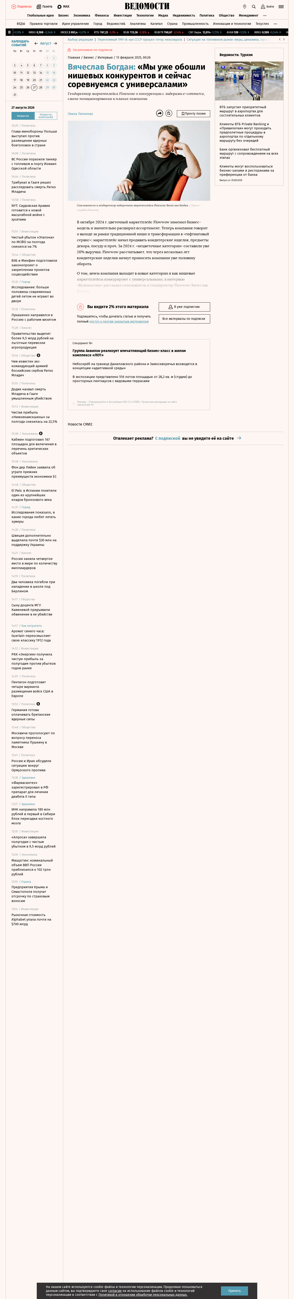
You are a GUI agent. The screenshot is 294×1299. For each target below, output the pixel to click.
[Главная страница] (147, 7)
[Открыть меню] (281, 6)
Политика (207, 15)
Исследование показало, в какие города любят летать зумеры (33, 517)
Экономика (82, 15)
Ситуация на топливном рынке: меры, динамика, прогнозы (231, 40)
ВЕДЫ (21, 24)
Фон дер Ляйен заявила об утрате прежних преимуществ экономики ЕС (34, 472)
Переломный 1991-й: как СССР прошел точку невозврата (140, 40)
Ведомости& (116, 24)
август (45, 43)
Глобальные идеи (40, 15)
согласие (115, 1291)
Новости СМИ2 (80, 424)
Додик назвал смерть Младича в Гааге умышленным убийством (31, 393)
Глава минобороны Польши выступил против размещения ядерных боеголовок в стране (34, 138)
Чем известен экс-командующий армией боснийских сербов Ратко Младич (32, 368)
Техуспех (262, 24)
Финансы (102, 15)
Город (97, 24)
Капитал (156, 24)
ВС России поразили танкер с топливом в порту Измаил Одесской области (34, 163)
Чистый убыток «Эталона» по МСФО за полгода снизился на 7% (32, 242)
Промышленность (195, 24)
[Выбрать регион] (244, 6)
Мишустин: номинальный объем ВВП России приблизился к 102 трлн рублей (32, 867)
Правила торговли (43, 24)
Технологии (145, 15)
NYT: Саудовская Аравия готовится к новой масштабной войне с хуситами (30, 212)
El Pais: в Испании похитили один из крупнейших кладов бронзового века (34, 495)
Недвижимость (184, 15)
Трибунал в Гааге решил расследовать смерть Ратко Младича (33, 187)
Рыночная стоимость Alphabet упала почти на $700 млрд (31, 919)
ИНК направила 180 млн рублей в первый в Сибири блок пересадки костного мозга (33, 816)
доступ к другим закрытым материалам (119, 321)
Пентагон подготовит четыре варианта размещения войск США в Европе (32, 689)
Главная (74, 58)
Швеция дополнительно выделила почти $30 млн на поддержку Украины (34, 540)
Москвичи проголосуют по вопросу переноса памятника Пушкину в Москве (33, 740)
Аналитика (138, 24)
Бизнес (63, 15)
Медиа (163, 15)
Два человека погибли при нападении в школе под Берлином (33, 586)
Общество (226, 15)
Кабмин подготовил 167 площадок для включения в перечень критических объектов (34, 446)
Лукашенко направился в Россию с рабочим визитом (33, 317)
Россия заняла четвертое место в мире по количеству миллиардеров (34, 563)
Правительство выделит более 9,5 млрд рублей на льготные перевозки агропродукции (32, 340)
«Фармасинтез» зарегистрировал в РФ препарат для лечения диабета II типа (29, 790)
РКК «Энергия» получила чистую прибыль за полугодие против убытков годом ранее (33, 661)
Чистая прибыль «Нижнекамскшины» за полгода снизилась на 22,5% (34, 417)
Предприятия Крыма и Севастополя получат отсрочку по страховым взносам (30, 894)
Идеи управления (75, 24)
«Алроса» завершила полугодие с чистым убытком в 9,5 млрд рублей (33, 841)
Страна (172, 24)
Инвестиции (123, 15)
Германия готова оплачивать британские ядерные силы (30, 714)
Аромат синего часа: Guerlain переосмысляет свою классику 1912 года (31, 635)
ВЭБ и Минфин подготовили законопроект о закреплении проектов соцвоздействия (34, 267)
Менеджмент (248, 15)
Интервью (106, 58)
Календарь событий (20, 43)
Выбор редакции (80, 40)
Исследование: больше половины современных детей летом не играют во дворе (32, 294)
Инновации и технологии (232, 24)
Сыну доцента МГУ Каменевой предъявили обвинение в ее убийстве (31, 609)
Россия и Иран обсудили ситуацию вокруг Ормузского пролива (31, 765)
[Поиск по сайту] (254, 6)
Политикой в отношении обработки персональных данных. (143, 1295)
